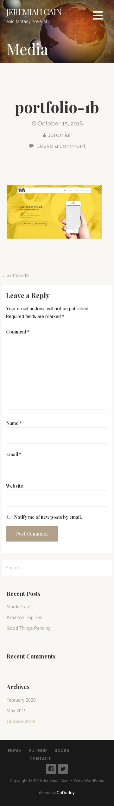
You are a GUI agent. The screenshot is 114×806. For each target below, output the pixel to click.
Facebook (51, 769)
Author (37, 750)
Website (14, 486)
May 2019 (17, 711)
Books (61, 750)
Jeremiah (60, 134)
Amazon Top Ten (24, 617)
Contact (40, 758)
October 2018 (21, 721)
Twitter (63, 769)
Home (14, 750)
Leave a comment (61, 145)
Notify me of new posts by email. (48, 517)
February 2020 (21, 700)
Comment (17, 331)
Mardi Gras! (18, 607)
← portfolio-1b (15, 275)
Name (14, 423)
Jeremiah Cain (33, 11)
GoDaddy (66, 792)
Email (13, 454)
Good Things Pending (29, 628)
